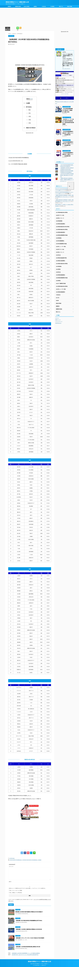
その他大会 (44, 6)
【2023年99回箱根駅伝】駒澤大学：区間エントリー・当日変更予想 (68, 154)
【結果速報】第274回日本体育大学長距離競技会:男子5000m (28, 920)
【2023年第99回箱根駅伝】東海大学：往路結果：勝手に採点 (67, 110)
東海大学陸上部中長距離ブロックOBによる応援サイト (39, 963)
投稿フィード (58, 319)
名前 (10, 881)
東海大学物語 (69, 6)
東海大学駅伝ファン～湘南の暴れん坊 (17, 2)
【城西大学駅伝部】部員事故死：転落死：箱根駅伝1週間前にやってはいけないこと (67, 180)
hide (31, 98)
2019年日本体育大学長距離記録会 (15, 859)
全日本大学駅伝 (26, 6)
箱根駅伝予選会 (18, 6)
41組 (28, 113)
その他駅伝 (52, 6)
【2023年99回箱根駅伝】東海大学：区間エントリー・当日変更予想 (68, 133)
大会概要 (27, 103)
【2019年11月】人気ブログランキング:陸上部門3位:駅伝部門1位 (25, 954)
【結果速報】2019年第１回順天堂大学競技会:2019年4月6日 (28, 929)
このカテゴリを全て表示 (64, 93)
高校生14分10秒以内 (30, 127)
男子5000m (28, 107)
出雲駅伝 (35, 6)
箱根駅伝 (9, 6)
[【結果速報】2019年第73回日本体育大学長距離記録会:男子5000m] (31, 853)
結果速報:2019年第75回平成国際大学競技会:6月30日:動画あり (29, 912)
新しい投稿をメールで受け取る (16, 892)
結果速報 (39, 859)
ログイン (57, 318)
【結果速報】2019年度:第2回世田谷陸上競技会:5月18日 (27, 946)
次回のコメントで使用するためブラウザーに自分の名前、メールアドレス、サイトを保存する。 (27, 888)
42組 (28, 116)
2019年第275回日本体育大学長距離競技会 (30, 859)
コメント (11, 866)
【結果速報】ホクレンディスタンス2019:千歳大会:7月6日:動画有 (29, 938)
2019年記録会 (12, 858)
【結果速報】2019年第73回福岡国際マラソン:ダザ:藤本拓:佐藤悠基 (26, 953)
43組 (28, 119)
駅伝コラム (61, 6)
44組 (28, 123)
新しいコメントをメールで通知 (16, 890)
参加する (72, 95)
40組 (28, 109)
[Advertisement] (39, 17)
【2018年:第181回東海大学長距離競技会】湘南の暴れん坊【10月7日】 (67, 175)
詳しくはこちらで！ (66, 68)
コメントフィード (58, 321)
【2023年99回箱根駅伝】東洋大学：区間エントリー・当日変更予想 (68, 143)
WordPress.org (58, 323)
